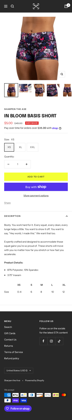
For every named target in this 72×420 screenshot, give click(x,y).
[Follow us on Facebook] (43, 341)
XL (20, 147)
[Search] (12, 6)
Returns (8, 345)
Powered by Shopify (34, 380)
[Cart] (66, 6)
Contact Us (10, 339)
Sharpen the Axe (15, 109)
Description (12, 216)
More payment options (36, 195)
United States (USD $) (17, 370)
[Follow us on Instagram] (51, 341)
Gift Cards (9, 333)
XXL (32, 147)
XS (9, 147)
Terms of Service (13, 352)
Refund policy (11, 358)
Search (8, 327)
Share (7, 202)
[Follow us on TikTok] (59, 341)
